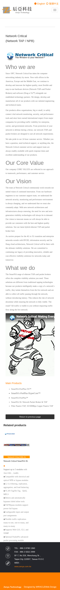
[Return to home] (16, 10)
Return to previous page (30, 417)
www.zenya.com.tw (22, 566)
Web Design (50, 587)
